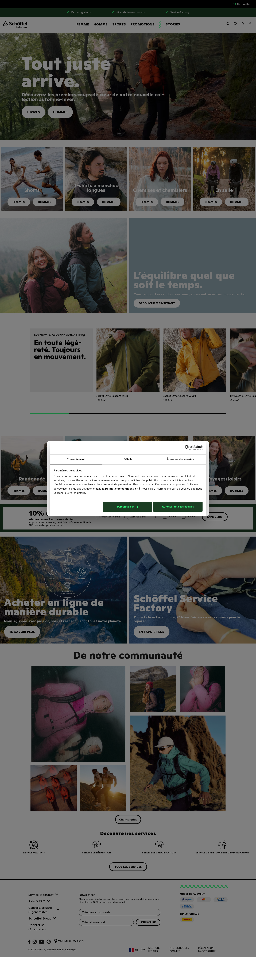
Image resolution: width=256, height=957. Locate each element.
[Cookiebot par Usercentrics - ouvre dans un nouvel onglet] (187, 447)
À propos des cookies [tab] (180, 459)
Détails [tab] (128, 459)
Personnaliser (125, 506)
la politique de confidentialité (121, 488)
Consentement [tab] (76, 459)
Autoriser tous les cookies (178, 506)
